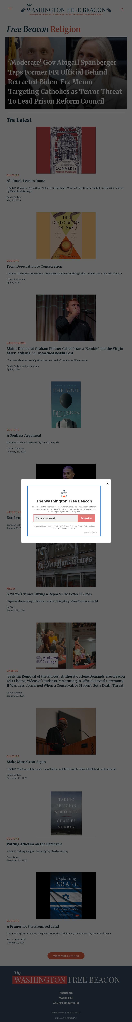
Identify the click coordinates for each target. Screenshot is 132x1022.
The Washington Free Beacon (64, 501)
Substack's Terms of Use (65, 526)
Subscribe (86, 518)
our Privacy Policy (81, 526)
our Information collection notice (74, 527)
